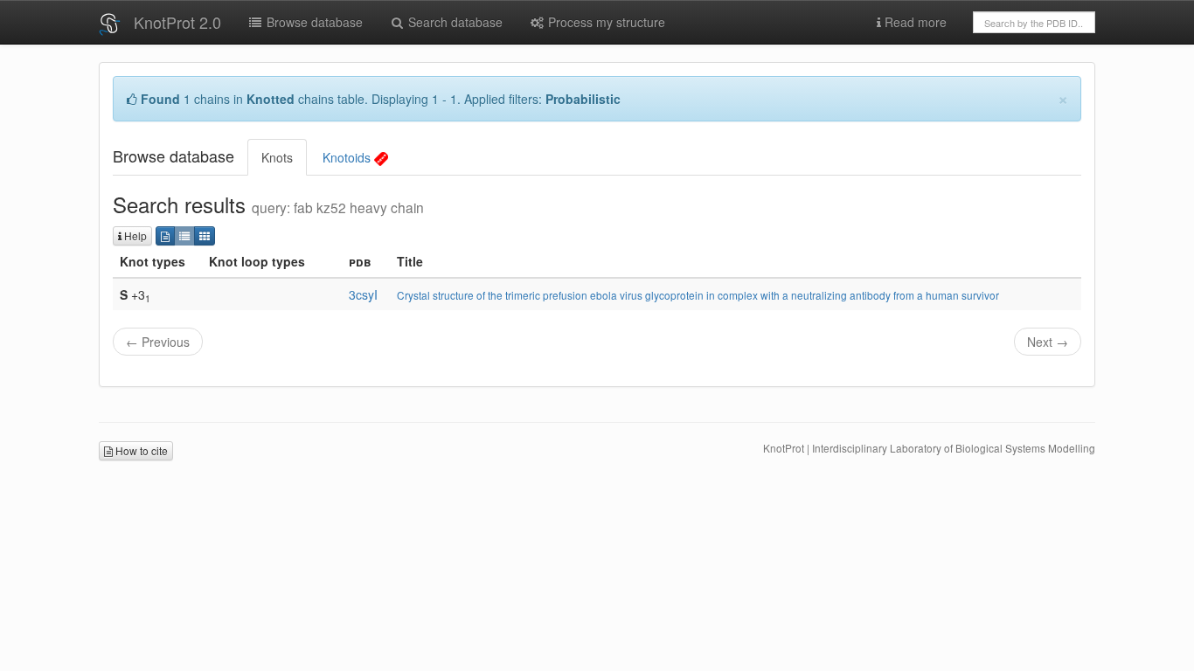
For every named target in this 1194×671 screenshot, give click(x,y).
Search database (454, 22)
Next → (1047, 341)
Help (134, 235)
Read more (914, 22)
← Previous (158, 341)
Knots (277, 157)
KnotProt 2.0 (177, 21)
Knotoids (348, 157)
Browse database (313, 22)
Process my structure (605, 22)
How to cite (140, 450)
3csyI (363, 294)
